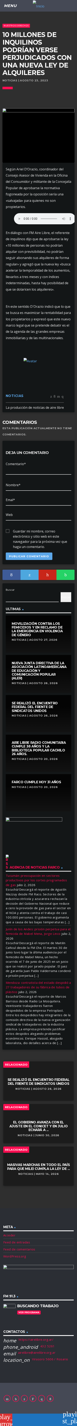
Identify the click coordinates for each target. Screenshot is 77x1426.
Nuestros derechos (16, 25)
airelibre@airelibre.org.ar (36, 1352)
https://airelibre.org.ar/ (36, 1339)
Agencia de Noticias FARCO (35, 867)
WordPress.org (14, 1256)
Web (9, 514)
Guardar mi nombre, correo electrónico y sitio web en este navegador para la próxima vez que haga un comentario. (40, 531)
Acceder (9, 1235)
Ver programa (28, 1312)
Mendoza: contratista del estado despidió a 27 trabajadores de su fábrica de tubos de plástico (38, 987)
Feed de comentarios (19, 1249)
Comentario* (16, 464)
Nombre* (13, 485)
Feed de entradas (16, 1242)
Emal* (10, 500)
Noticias (15, 396)
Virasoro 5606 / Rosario (50, 1359)
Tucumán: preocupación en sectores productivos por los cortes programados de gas (36, 880)
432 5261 (47, 1346)
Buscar (10, 590)
